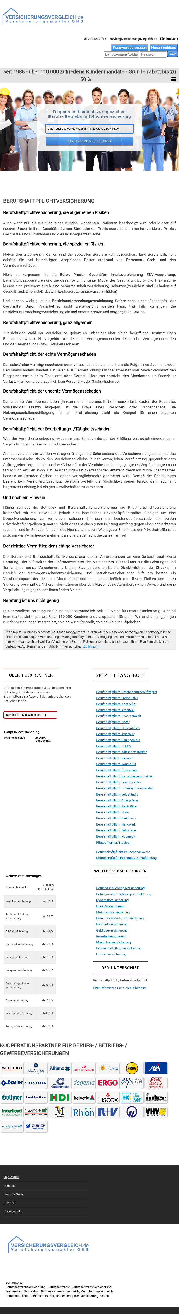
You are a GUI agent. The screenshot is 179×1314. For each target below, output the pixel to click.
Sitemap (9, 1202)
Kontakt (9, 1185)
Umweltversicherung (111, 954)
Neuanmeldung (163, 47)
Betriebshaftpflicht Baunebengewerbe (123, 852)
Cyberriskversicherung (112, 900)
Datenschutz (13, 1211)
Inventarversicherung (111, 936)
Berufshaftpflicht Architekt (115, 710)
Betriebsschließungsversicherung (120, 888)
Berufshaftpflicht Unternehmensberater (124, 788)
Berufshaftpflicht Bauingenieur (118, 740)
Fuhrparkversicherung (111, 924)
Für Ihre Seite (169, 39)
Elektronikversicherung (113, 912)
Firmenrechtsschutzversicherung (120, 918)
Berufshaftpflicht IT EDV (113, 746)
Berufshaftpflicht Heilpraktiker (118, 728)
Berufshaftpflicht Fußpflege (116, 830)
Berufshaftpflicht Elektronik (116, 818)
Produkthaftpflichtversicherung (118, 948)
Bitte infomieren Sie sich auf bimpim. (120, 988)
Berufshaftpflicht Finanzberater (118, 782)
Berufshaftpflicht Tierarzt (114, 758)
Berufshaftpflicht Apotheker (116, 704)
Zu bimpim (90, 646)
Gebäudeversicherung (111, 930)
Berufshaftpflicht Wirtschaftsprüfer (121, 752)
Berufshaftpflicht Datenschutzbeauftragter (126, 692)
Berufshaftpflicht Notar (113, 722)
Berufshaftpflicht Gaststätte (116, 806)
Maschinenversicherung (113, 942)
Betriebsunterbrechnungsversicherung (123, 894)
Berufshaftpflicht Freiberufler (117, 698)
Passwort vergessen (130, 47)
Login (173, 54)
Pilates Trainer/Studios (113, 843)
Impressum (11, 1177)
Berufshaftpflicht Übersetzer (116, 770)
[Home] (43, 16)
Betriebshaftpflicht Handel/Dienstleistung (126, 858)
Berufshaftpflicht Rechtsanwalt (118, 716)
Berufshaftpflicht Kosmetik (115, 836)
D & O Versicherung (110, 906)
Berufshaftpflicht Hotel (112, 812)
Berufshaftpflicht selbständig (117, 794)
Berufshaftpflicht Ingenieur (115, 734)
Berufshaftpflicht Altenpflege (117, 800)
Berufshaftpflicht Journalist (116, 764)
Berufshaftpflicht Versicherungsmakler (124, 776)
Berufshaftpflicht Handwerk (116, 824)
